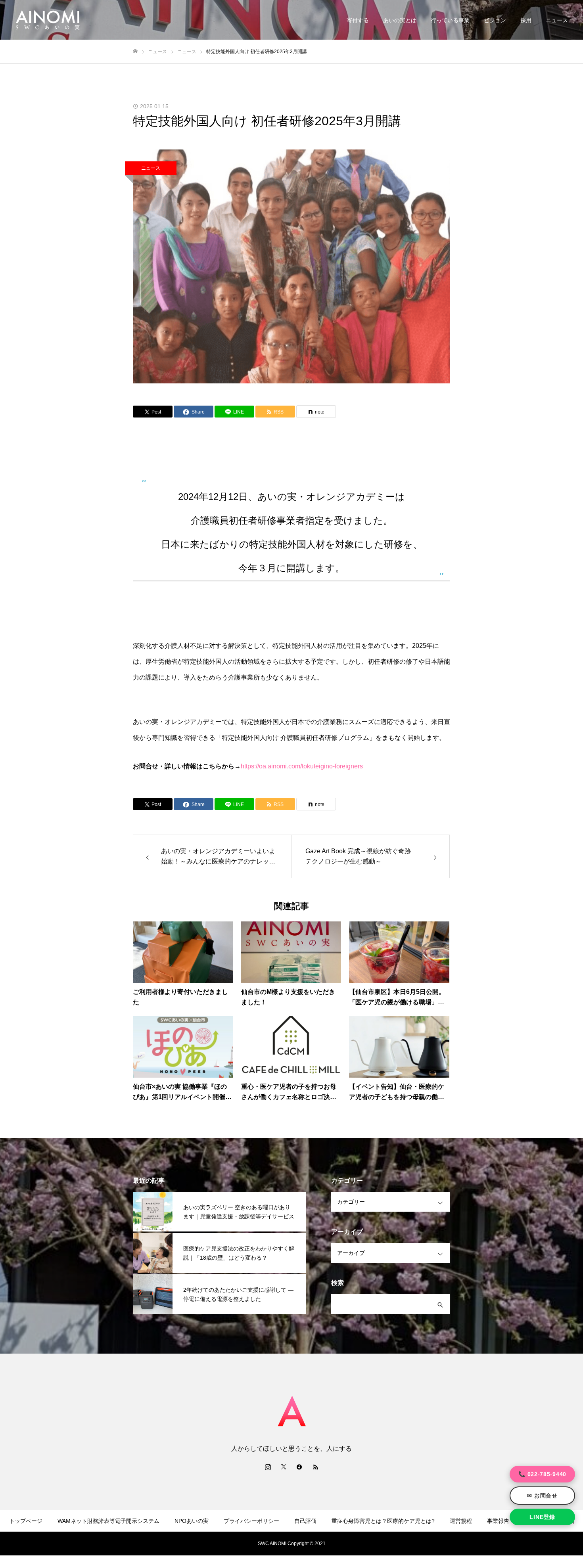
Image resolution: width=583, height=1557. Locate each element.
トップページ (25, 1521)
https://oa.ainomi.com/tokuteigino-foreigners (302, 766)
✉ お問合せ (542, 1495)
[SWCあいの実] (48, 20)
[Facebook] (299, 1467)
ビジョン (495, 20)
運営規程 (461, 1521)
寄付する (358, 20)
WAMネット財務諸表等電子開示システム (108, 1521)
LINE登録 (542, 1517)
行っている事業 (450, 20)
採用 (525, 20)
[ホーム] (135, 51)
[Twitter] (284, 1467)
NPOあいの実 (192, 1521)
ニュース (557, 20)
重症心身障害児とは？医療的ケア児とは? (383, 1521)
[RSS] (315, 1467)
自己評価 (305, 1521)
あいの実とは (399, 20)
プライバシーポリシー (251, 1521)
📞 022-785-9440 (542, 1474)
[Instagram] (268, 1467)
